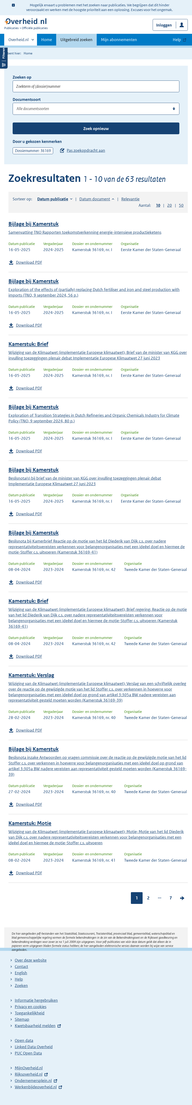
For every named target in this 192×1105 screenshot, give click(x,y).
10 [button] (158, 205)
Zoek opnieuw (96, 128)
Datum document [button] (94, 199)
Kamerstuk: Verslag (31, 675)
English (21, 972)
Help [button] (177, 39)
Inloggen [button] (164, 25)
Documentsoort (27, 99)
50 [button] (181, 205)
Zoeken (21, 985)
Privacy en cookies (30, 1006)
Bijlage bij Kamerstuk (33, 224)
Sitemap (22, 1019)
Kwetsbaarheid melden (35, 1025)
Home (46, 39)
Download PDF (29, 262)
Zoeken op (22, 77)
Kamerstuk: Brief (28, 344)
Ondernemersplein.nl (33, 1080)
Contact (21, 966)
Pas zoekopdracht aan (86, 150)
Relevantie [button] (130, 199)
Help (19, 979)
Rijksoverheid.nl (28, 1074)
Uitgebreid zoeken (76, 39)
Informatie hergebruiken (36, 1000)
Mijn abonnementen (119, 39)
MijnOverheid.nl (29, 1068)
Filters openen (3, 57)
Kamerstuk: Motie (29, 823)
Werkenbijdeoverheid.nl (36, 1087)
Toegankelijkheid (29, 1013)
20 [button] (169, 205)
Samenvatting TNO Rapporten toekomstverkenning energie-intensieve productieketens (84, 232)
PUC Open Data (28, 1053)
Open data (24, 1040)
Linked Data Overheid (34, 1046)
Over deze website (31, 960)
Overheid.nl (18, 41)
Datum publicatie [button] (52, 199)
